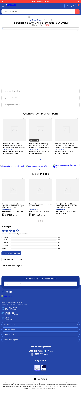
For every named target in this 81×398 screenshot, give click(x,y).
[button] (39, 169)
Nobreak (50, 17)
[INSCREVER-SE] (72, 284)
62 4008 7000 (11, 308)
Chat (9, 318)
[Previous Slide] (2, 1)
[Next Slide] (78, 1)
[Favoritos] (72, 5)
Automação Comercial (38, 17)
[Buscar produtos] (77, 11)
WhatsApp (11, 313)
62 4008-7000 (41, 388)
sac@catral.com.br (51, 388)
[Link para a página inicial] (29, 17)
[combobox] (39, 11)
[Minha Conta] (66, 6)
